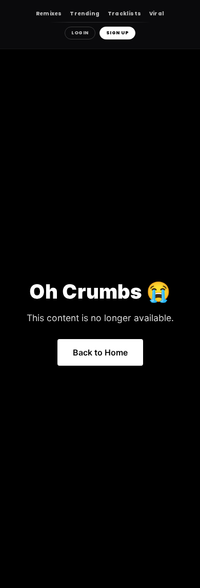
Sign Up (117, 33)
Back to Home (100, 352)
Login (80, 33)
